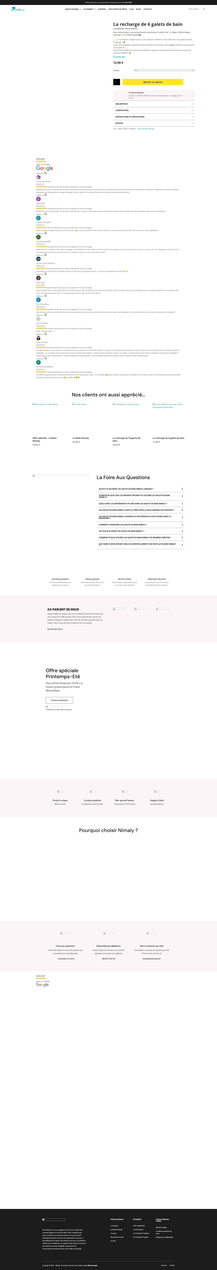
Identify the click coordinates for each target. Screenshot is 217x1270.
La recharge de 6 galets (140, 1237)
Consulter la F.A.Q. (65, 958)
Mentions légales (161, 1227)
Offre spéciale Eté (139, 1226)
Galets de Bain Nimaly (145, 129)
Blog (138, 9)
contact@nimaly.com (152, 958)
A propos (102, 9)
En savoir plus (119, 56)
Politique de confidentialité (164, 1237)
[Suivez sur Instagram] (47, 1254)
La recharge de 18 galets (141, 1233)
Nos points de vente (117, 9)
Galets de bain (71, 9)
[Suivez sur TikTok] (52, 1254)
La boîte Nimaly (138, 1230)
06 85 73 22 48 (108, 958)
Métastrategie (92, 1265)
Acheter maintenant (59, 700)
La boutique (114, 1226)
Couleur (116, 70)
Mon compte (193, 9)
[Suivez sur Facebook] (43, 1254)
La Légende (88, 9)
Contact (147, 9)
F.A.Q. (131, 9)
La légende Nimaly (116, 1230)
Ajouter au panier (153, 82)
